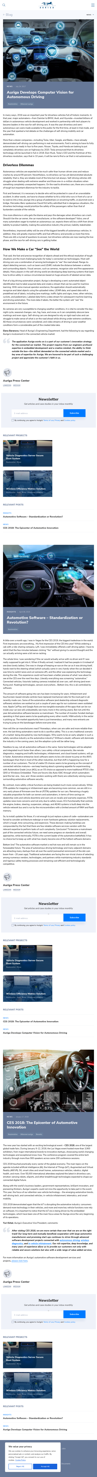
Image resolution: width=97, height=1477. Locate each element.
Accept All (45, 1466)
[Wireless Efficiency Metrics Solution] (27, 483)
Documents (65, 1463)
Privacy (57, 420)
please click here (20, 1260)
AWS (19, 492)
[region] (33, 1457)
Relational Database (36, 492)
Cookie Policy (20, 1460)
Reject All (20, 1466)
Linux (19, 462)
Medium (16, 385)
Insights (7, 513)
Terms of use (48, 420)
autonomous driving (70, 1240)
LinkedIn (7, 385)
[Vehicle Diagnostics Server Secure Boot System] (27, 453)
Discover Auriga (27, 104)
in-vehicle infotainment (39, 1243)
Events (39, 1134)
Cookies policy (69, 420)
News (89, 15)
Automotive (13, 104)
